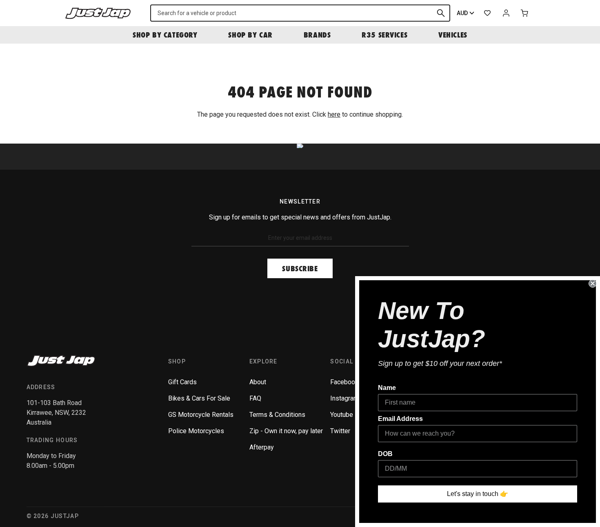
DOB (385, 453)
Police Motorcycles (196, 431)
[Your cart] (525, 13)
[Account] (506, 13)
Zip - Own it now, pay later (286, 431)
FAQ (255, 398)
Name (387, 387)
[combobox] (300, 13)
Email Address (400, 418)
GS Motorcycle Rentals (200, 414)
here (334, 114)
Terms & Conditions (277, 414)
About (257, 382)
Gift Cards (182, 382)
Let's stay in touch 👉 (477, 493)
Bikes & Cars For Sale (199, 398)
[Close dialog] (593, 283)
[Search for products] (440, 13)
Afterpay (261, 447)
